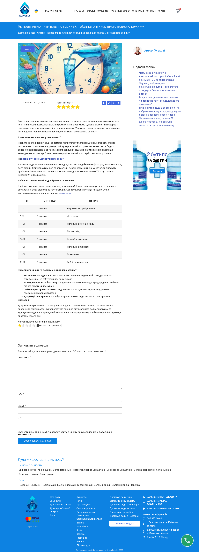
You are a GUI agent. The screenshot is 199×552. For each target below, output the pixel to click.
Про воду (79, 11)
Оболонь (35, 485)
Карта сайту (32, 527)
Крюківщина (45, 469)
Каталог (91, 11)
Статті (161, 11)
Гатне (33, 469)
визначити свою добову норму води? (42, 158)
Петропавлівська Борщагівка (89, 469)
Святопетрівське (62, 469)
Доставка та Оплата (60, 504)
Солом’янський (102, 485)
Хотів (159, 469)
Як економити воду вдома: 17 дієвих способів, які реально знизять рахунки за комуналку (157, 122)
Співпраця (138, 11)
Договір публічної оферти (60, 510)
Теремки (135, 485)
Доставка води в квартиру (124, 504)
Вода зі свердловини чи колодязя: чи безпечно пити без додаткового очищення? (159, 101)
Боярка (138, 469)
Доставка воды (26, 32)
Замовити (103, 11)
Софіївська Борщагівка (119, 469)
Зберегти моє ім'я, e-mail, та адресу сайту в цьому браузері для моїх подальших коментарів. (65, 433)
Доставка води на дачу (122, 508)
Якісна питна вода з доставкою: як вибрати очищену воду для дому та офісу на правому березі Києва (160, 111)
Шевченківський (66, 485)
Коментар (24, 357)
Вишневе (24, 469)
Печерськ (24, 485)
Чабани (34, 474)
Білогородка (46, 474)
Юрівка (167, 469)
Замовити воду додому (122, 500)
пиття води (65, 193)
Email (22, 406)
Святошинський (120, 485)
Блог (52, 515)
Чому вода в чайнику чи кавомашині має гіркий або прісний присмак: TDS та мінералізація (159, 76)
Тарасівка (24, 474)
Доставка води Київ (121, 497)
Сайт (21, 417)
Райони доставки (120, 11)
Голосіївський (85, 485)
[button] (104, 103)
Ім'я (21, 394)
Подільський (49, 485)
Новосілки (149, 469)
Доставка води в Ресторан (124, 516)
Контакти (151, 11)
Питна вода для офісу (121, 512)
